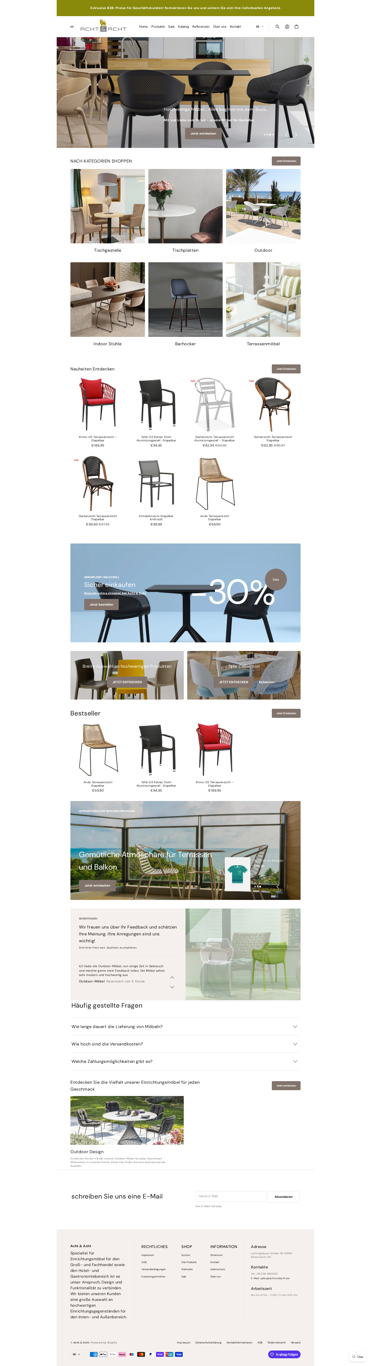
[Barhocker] (185, 304)
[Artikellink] (127, 1120)
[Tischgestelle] (107, 211)
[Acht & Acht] (103, 26)
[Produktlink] (97, 412)
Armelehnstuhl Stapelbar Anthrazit (156, 517)
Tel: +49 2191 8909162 (264, 1273)
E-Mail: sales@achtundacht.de (270, 1278)
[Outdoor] (263, 211)
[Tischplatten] (185, 211)
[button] (277, 26)
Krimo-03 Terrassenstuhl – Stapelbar (98, 438)
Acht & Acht (81, 1342)
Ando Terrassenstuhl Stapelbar (214, 517)
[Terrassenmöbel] (263, 304)
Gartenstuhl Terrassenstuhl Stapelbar (273, 438)
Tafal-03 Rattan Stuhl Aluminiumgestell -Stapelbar (156, 438)
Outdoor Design (86, 1151)
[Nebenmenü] (75, 26)
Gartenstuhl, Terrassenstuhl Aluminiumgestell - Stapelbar (214, 438)
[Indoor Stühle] (107, 304)
